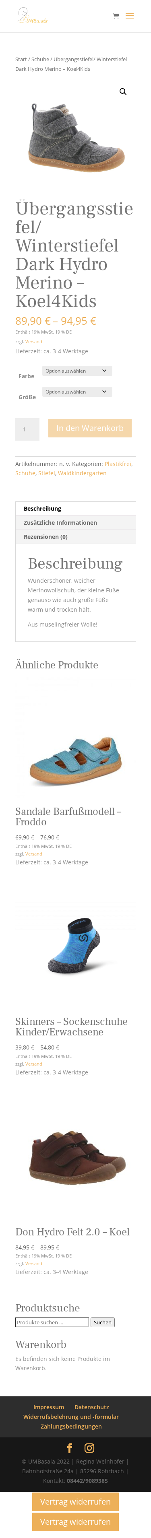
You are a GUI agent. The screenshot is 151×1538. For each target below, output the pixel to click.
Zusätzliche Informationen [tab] (60, 522)
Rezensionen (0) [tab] (46, 536)
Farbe (26, 376)
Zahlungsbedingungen (71, 1426)
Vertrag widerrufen (75, 1501)
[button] (123, 92)
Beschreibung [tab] (42, 508)
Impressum (48, 1407)
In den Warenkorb (90, 428)
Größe (27, 397)
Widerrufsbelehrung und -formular (71, 1416)
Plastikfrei (118, 464)
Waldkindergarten (82, 473)
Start (21, 59)
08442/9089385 (87, 1480)
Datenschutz (91, 1407)
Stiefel (46, 473)
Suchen (103, 1322)
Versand (33, 341)
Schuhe (40, 59)
